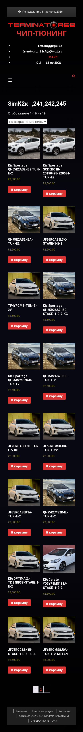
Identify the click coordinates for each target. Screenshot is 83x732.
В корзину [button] (19, 189)
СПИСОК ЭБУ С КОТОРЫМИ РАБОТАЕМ (44, 716)
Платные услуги (42, 711)
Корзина (64, 711)
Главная (21, 711)
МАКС (53, 57)
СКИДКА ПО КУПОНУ (44, 721)
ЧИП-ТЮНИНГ (42, 33)
